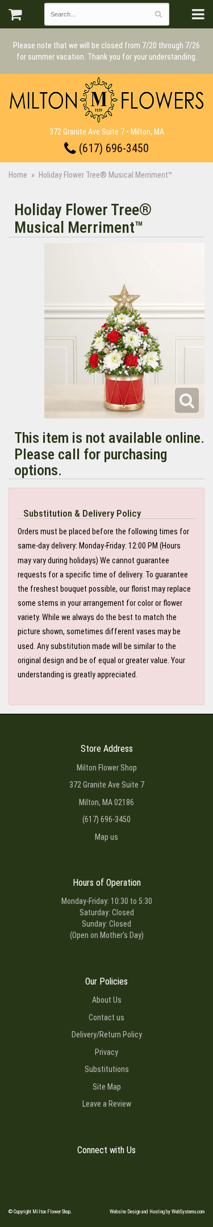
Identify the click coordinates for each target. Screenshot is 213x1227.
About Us (107, 999)
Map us (106, 836)
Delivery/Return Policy (107, 1034)
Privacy (106, 1052)
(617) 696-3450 (112, 148)
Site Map (107, 1086)
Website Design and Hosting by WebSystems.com (157, 1212)
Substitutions (107, 1069)
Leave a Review (106, 1103)
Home (18, 174)
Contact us (106, 1017)
